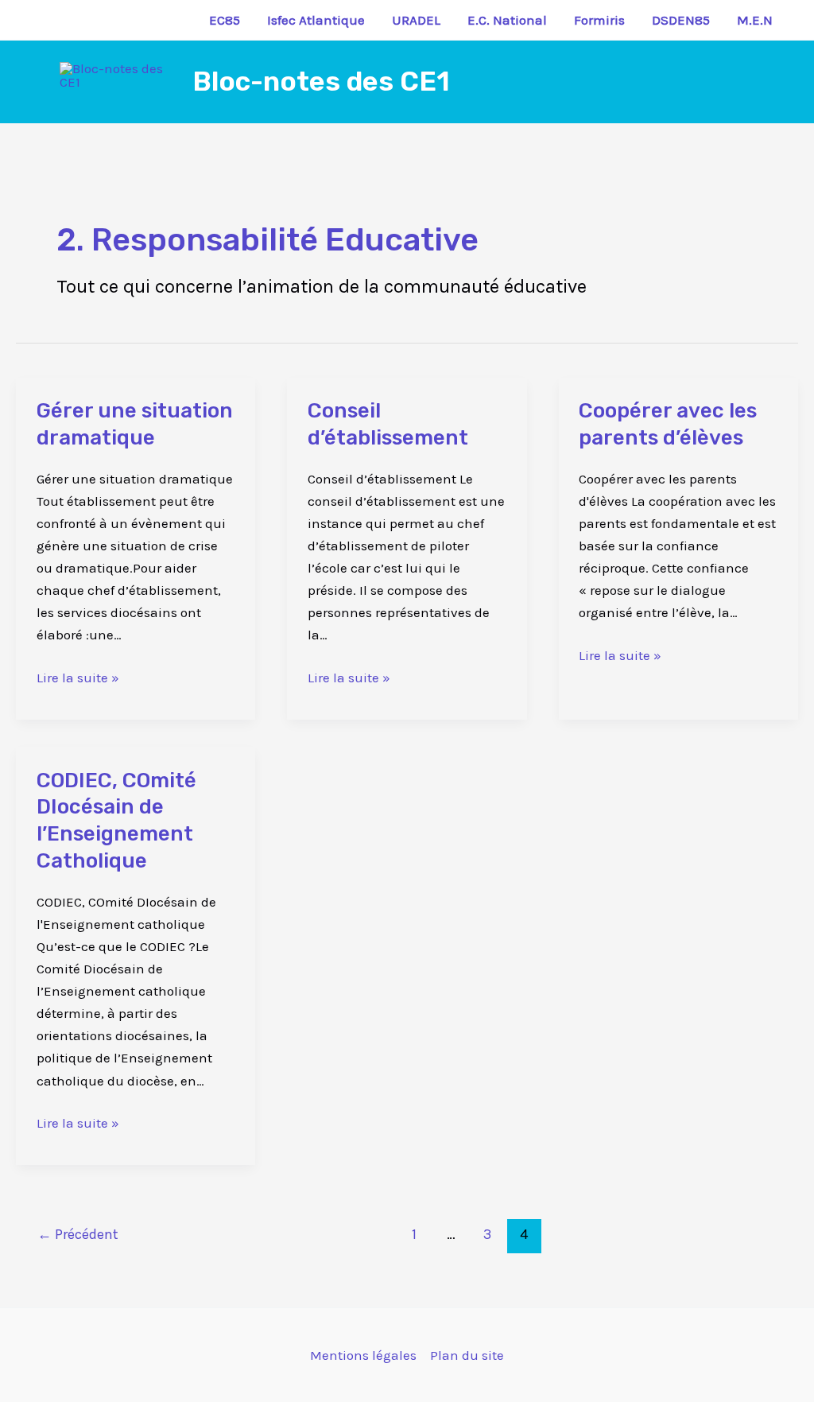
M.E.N (755, 20)
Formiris (599, 20)
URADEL (416, 20)
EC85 (224, 20)
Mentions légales (363, 1355)
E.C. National (507, 20)
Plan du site (467, 1355)
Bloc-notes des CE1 (321, 81)
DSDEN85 (681, 20)
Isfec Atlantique (316, 20)
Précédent (77, 1234)
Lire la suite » (78, 675)
